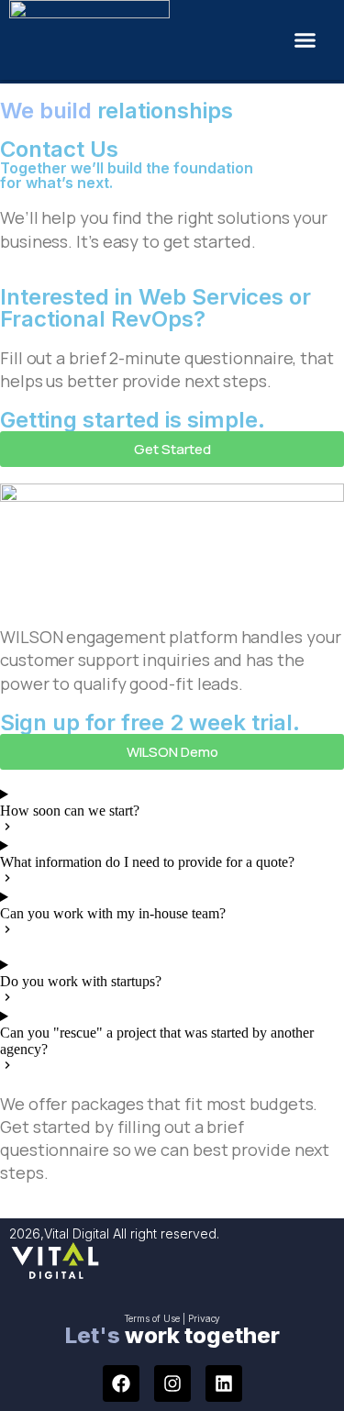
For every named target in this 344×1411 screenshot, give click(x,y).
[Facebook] (121, 1383)
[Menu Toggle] (305, 39)
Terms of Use (152, 1318)
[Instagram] (172, 1383)
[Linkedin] (223, 1383)
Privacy (204, 1318)
